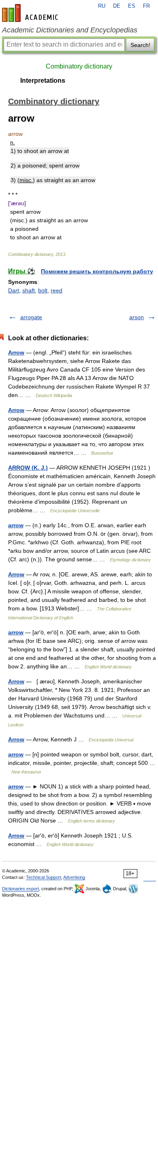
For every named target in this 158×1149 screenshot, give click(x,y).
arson (136, 317)
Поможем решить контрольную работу (97, 271)
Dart (13, 290)
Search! (140, 45)
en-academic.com (31, 13)
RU (101, 6)
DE (116, 6)
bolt (42, 290)
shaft (28, 290)
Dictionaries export (20, 888)
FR (146, 6)
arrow (15, 525)
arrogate (31, 317)
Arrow (16, 352)
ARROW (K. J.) (28, 467)
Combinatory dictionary (79, 66)
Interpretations (42, 80)
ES (131, 6)
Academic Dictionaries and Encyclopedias (69, 30)
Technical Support (43, 877)
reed (56, 290)
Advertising (74, 877)
